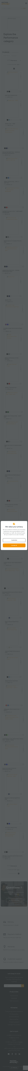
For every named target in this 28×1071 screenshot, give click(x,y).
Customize (14, 540)
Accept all (14, 545)
